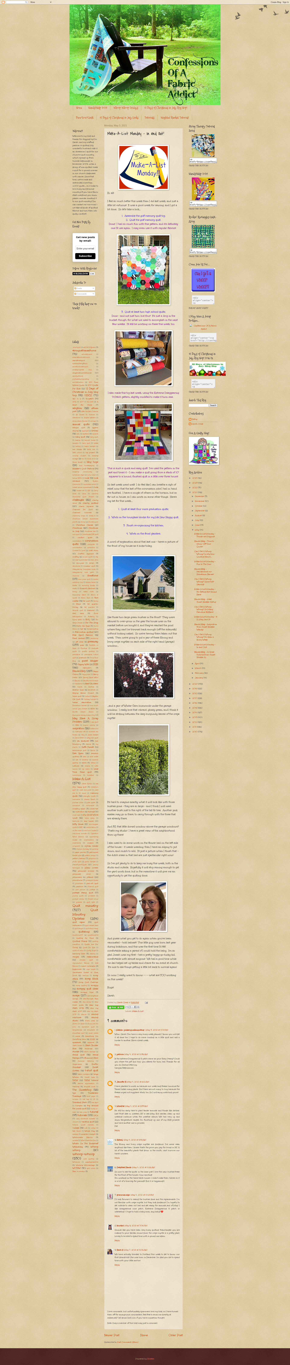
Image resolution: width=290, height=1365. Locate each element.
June (197, 525)
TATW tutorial (91, 1080)
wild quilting (88, 1159)
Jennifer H (121, 1081)
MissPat (120, 1106)
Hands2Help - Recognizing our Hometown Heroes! (204, 572)
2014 (195, 712)
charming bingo (78, 516)
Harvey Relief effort (90, 678)
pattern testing (78, 858)
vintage (75, 1128)
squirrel (90, 1042)
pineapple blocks (92, 880)
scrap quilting (81, 985)
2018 (195, 693)
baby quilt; (94, 437)
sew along (87, 1002)
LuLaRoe (90, 775)
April (197, 663)
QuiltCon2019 (93, 935)
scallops (86, 976)
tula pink (83, 1112)
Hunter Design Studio (82, 712)
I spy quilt (94, 722)
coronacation (77, 548)
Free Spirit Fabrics (82, 635)
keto (84, 757)
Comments (81, 294)
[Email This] (126, 1007)
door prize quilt (84, 579)
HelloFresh (92, 690)
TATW (75, 1080)
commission (77, 541)
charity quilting (90, 503)
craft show (93, 550)
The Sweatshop (81, 1089)
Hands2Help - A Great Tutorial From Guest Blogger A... (204, 655)
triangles (78, 1105)
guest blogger (90, 660)
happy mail (86, 674)
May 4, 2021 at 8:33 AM (136, 1106)
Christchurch (93, 522)
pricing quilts (77, 896)
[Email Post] (146, 1002)
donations (92, 575)
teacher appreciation (86, 1083)
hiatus (87, 696)
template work (89, 1087)
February (199, 673)
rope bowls (90, 969)
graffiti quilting (88, 651)
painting (95, 849)
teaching (75, 1086)
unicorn (75, 1122)
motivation (80, 811)
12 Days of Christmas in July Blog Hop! (165, 108)
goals (82, 645)
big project (90, 452)
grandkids (76, 655)
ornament (76, 846)
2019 (195, 688)
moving (91, 811)
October (199, 506)
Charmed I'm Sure (82, 509)
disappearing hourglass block (83, 569)
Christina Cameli (84, 525)
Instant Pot (94, 729)
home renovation (81, 702)
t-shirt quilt (91, 1070)
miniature (76, 806)
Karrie (92, 750)
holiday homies (90, 699)
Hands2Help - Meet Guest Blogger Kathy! (205, 600)
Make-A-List (137, 1011)
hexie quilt (76, 696)
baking (77, 440)
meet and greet (85, 790)
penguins (92, 858)
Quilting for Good (85, 938)
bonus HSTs (77, 478)
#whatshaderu (77, 382)
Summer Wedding (86, 1061)
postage (92, 890)
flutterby (91, 617)
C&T (88, 491)
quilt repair (78, 922)
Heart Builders (91, 683)
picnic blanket (90, 862)
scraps (76, 995)
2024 (195, 478)
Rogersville (77, 969)
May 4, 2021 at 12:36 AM (136, 1054)
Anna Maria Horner (80, 421)
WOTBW (76, 1168)
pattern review (90, 855)
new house (89, 821)
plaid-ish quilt (92, 883)
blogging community (82, 472)
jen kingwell (83, 741)
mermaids (76, 799)
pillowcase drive (81, 874)
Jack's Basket (93, 735)
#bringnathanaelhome (84, 350)
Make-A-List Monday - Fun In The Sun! (205, 563)
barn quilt (86, 443)
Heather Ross (78, 690)
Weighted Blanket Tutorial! (175, 118)
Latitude (75, 766)
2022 (195, 487)
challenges (78, 499)
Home (79, 108)
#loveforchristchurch (80, 367)
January (199, 677)
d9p (96, 557)
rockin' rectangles (88, 966)
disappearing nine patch (83, 572)
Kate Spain (78, 753)
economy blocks (88, 585)
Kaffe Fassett (88, 747)
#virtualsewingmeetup (80, 379)
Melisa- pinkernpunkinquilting (130, 1030)
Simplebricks (77, 1030)
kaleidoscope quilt (79, 750)
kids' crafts (94, 757)
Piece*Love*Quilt (84, 118)
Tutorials (149, 118)
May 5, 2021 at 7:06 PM (136, 1225)
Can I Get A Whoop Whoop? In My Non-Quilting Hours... (204, 554)
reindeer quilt (86, 960)
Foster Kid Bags (83, 626)
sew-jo (83, 1014)
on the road (76, 831)
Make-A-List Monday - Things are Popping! (205, 535)
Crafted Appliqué (86, 553)
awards (95, 434)
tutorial (94, 1111)
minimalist (90, 806)
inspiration (78, 728)
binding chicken (79, 456)
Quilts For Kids (89, 948)
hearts (79, 687)
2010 (195, 731)
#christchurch (87, 354)
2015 (195, 707)
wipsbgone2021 (91, 1162)
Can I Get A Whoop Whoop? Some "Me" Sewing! (204, 582)
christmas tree (90, 531)
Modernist (94, 808)
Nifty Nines (78, 824)
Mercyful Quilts (89, 796)
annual (93, 421)
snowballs (91, 1030)
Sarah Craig (197, 424)
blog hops (92, 462)
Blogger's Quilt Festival (83, 468)
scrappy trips (87, 992)
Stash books (77, 1045)
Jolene (88, 744)
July (197, 520)
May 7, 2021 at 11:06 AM (135, 1250)
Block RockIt (77, 462)
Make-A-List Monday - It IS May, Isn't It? (205, 618)
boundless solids (89, 484)
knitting (85, 760)
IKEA (77, 725)
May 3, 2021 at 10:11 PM (157, 1030)
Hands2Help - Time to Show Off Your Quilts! (204, 544)
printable (91, 896)
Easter (74, 585)
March (198, 668)
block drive (91, 459)
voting (93, 1128)
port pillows (80, 890)
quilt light (91, 902)
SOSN (92, 1039)
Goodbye (84, 648)
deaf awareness (81, 560)
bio (83, 459)
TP (94, 1099)
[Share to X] (132, 1007)
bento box (91, 449)
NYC (81, 827)
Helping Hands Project (83, 693)
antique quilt (78, 427)
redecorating (92, 956)
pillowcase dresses (86, 871)
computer (91, 544)
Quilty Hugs (91, 951)
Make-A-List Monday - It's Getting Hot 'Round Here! (205, 592)
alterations (76, 418)
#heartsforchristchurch (81, 357)
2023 (195, 483)
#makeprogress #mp (82, 370)
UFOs (95, 1115)
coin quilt (75, 534)
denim (91, 563)
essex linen (89, 592)
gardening (94, 638)
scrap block (91, 978)
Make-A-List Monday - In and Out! (205, 646)
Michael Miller (78, 803)
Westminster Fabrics (82, 1137)
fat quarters (89, 607)
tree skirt (95, 1102)
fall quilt (86, 601)
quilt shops (79, 928)
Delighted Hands (124, 1167)
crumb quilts (87, 557)
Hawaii (77, 681)
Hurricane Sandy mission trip (83, 715)
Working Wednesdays (85, 1165)
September (200, 510)
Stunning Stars (91, 1058)
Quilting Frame (79, 941)
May (197, 530)
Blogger (150, 1358)
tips (74, 1093)
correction (91, 548)
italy (82, 735)
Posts (79, 288)
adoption (77, 408)
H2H (95, 664)
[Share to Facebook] (135, 1007)
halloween (87, 668)
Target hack (90, 1077)
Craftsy (75, 557)
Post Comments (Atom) (127, 1342)
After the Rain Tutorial (89, 411)
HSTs (92, 708)
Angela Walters (90, 418)
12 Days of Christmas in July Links (119, 118)
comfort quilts (85, 537)
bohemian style (78, 475)
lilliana (87, 766)
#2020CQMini (89, 347)
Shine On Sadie (78, 1024)
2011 (194, 727)
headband (78, 684)
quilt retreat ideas (91, 925)
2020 (195, 684)
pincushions (77, 880)
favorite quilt (77, 610)
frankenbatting (92, 629)
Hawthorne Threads (90, 681)
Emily (74, 592)
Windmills (76, 1162)
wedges (75, 1134)
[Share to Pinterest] (138, 1007)
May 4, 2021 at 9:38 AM (135, 1140)
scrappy (94, 985)
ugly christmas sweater (85, 1119)
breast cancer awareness (81, 487)
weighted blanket (88, 1134)
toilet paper (91, 1096)
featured (91, 610)
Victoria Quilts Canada (83, 1125)
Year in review (78, 1171)
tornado (75, 1099)
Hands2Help (79, 671)
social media (93, 1033)
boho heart (91, 475)
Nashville (75, 821)
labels (84, 762)
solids (78, 1036)
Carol (84, 494)
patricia (120, 1054)
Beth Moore (77, 453)
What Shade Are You (88, 1140)
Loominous (76, 775)
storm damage (89, 1052)
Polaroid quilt (93, 887)
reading (92, 954)
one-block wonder (79, 834)
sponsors (76, 1042)
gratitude (82, 657)
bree (96, 487)
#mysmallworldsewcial (82, 373)
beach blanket (89, 446)
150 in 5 (76, 398)
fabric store (85, 598)
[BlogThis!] (129, 1007)
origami (90, 843)
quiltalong (84, 931)
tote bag (86, 1099)
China (83, 522)
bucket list (80, 491)
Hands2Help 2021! (97, 108)
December (200, 496)
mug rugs (76, 815)
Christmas (77, 528)
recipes (75, 956)
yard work (91, 1168)
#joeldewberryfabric (79, 364)
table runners (84, 1074)
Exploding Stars (79, 595)
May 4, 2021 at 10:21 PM (142, 1195)
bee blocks (77, 449)
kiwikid (120, 1225)
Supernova (77, 1064)
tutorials (82, 1115)
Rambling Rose (78, 953)
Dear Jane (94, 560)
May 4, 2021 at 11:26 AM (143, 1167)
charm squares (86, 506)
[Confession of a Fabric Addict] (203, 156)
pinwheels (79, 883)
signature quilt (88, 1027)
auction (86, 434)
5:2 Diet (90, 402)
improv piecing (89, 725)
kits (77, 760)
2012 (195, 722)
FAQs (78, 604)
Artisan (94, 430)
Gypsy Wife (83, 664)
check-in (92, 516)
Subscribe (85, 256)
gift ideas (80, 642)
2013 (195, 717)
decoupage (80, 563)
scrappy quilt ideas (87, 988)
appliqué (85, 431)
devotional (76, 566)
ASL (77, 434)
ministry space (78, 808)
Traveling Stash (79, 1102)
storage (75, 1051)
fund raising (78, 638)
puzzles (79, 902)
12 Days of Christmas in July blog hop (85, 392)
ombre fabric (91, 827)
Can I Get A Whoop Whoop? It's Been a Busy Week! (204, 637)
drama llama (90, 582)
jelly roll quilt (92, 738)
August (198, 515)
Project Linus (93, 899)
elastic (74, 588)
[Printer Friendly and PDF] (115, 1007)
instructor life (80, 732)
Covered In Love (78, 551)
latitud (93, 763)
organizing (76, 843)
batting (78, 446)
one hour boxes (90, 831)
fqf (81, 629)
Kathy (194, 419)
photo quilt (76, 862)
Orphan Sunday (82, 849)
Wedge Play (90, 1131)
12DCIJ (88, 395)
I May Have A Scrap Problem (85, 718)
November (200, 501)
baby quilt (80, 437)
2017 (82, 402)
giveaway (93, 641)
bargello (75, 443)
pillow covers (91, 867)
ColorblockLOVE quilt (90, 534)
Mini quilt (91, 802)
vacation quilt (87, 1121)
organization (89, 840)
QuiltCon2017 (77, 935)
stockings (88, 1048)
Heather (91, 687)
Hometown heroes (79, 705)
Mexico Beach (89, 799)
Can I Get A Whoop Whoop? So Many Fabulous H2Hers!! (204, 609)
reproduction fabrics (80, 963)
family (95, 601)
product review (78, 899)
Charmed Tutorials (82, 512)
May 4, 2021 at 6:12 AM (138, 1081)
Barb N (120, 1250)
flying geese (77, 620)
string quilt (78, 1054)
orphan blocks (91, 846)
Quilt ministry (85, 906)
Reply (117, 1044)
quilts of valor (77, 951)
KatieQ (120, 1140)
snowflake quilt (78, 1033)
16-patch (90, 398)
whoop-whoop (83, 1154)
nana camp (90, 818)
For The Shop (91, 622)
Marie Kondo (87, 784)
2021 (195, 492)
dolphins (75, 576)
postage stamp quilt (82, 892)
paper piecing (80, 852)
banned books (89, 440)
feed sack (78, 613)
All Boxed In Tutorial (85, 415)
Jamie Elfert (79, 738)
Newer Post (111, 1335)
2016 (74, 402)
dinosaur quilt (89, 566)
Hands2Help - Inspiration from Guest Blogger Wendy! (205, 627)
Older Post (176, 1335)
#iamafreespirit (78, 360)
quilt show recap (92, 928)
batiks (96, 443)
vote (85, 1128)
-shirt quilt (76, 347)
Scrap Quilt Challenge (88, 982)
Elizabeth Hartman (87, 588)
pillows (90, 877)
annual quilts (81, 424)
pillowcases (77, 877)
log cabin (86, 769)
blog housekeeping (87, 466)
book (87, 478)
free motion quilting (84, 632)
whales (75, 1140)
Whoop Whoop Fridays (125, 108)
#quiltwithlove (77, 376)
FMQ (87, 619)
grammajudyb (123, 1195)
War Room (76, 1131)
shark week (90, 1021)
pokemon (79, 886)
